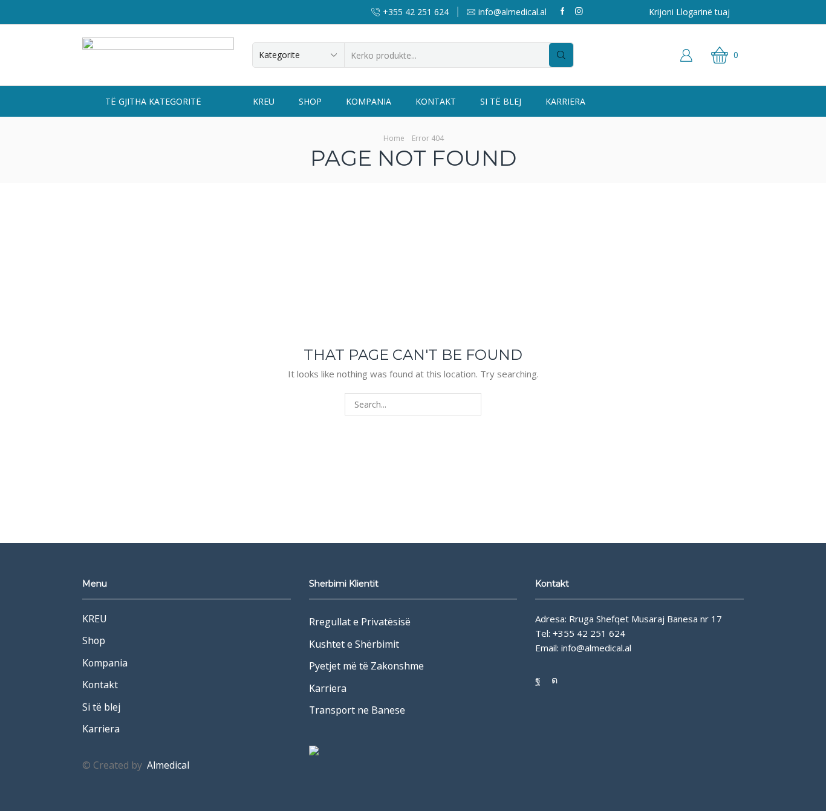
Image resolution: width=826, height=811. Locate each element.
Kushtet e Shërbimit (354, 644)
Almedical (168, 765)
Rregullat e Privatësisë (360, 621)
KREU (264, 101)
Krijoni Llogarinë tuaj (689, 12)
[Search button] (561, 55)
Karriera (565, 101)
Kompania (368, 101)
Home (394, 138)
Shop (310, 101)
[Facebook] (563, 11)
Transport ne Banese (357, 710)
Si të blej (500, 101)
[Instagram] (579, 11)
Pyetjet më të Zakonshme (366, 666)
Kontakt (435, 101)
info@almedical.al (596, 648)
